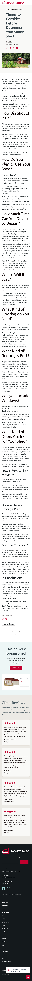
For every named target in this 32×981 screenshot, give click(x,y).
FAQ (3, 945)
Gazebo (4, 932)
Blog (3, 958)
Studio (3, 925)
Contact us (5, 955)
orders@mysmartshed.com (8, 877)
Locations (4, 941)
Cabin (3, 909)
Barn (3, 915)
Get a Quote (5, 951)
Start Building (16, 668)
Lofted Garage (6, 922)
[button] (28, 3)
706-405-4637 (5, 875)
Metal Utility (5, 902)
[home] (13, 2)
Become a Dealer (6, 961)
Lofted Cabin (5, 912)
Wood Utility (5, 905)
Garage (4, 918)
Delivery (4, 938)
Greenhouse (5, 928)
